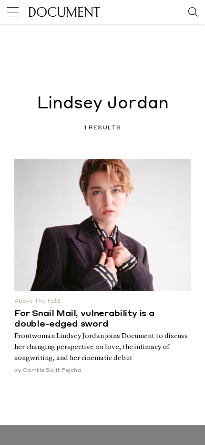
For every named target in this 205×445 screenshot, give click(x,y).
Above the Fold (37, 301)
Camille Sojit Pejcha (52, 370)
